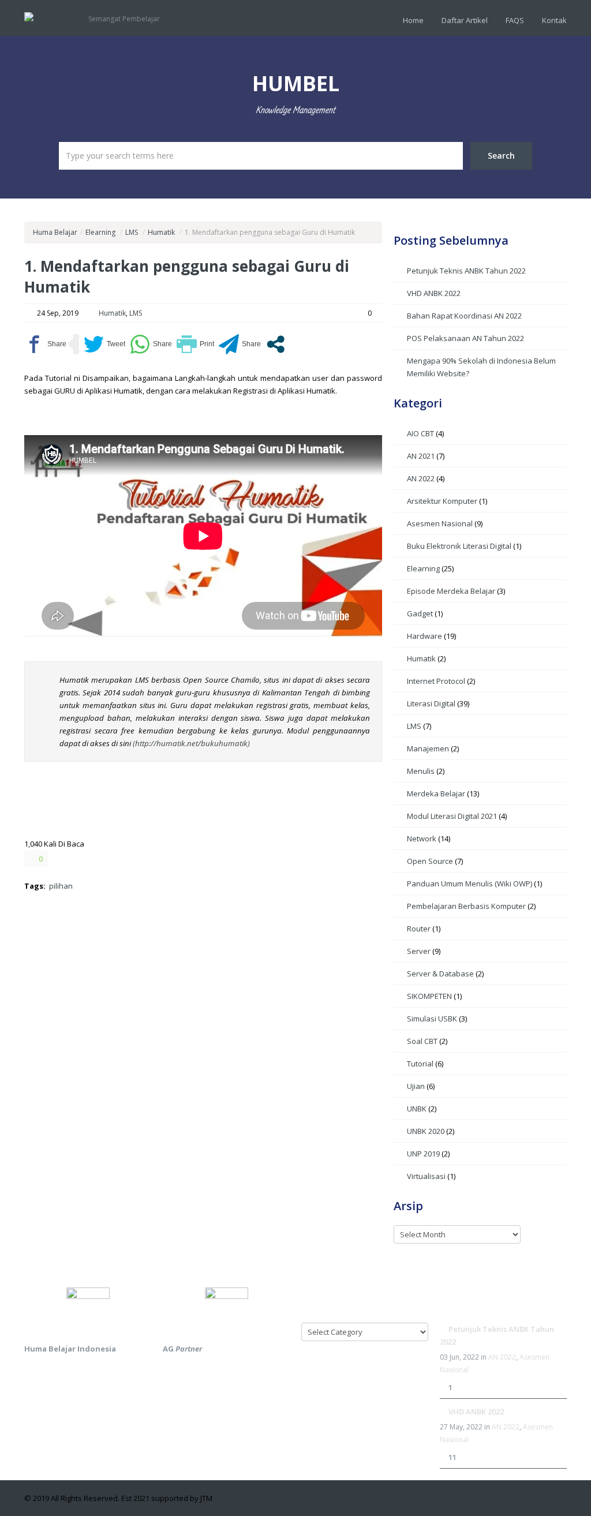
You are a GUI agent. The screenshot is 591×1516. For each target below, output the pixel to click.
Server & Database (440, 973)
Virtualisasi (426, 1176)
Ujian (416, 1086)
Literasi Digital (431, 703)
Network (421, 838)
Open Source (430, 861)
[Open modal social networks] (275, 344)
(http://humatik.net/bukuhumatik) (191, 743)
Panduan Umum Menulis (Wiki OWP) (469, 883)
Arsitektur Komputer (442, 501)
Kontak (554, 20)
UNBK (417, 1108)
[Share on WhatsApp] (151, 344)
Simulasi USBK (432, 1018)
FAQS (515, 20)
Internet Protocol (436, 681)
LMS (131, 232)
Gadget (420, 613)
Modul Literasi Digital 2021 (452, 816)
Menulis (421, 771)
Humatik (161, 232)
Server (419, 951)
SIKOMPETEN (429, 996)
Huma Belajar (55, 232)
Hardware (424, 636)
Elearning (100, 232)
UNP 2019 (423, 1153)
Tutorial (420, 1063)
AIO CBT (420, 433)
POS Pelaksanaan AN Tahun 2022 (465, 338)
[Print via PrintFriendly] (195, 344)
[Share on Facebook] (45, 344)
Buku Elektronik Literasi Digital (459, 546)
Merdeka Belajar (436, 793)
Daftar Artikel (465, 20)
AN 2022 (421, 478)
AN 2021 (421, 456)
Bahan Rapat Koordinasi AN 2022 (464, 315)
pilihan (61, 886)
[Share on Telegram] (240, 344)
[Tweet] (104, 344)
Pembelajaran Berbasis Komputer (466, 906)
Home (413, 20)
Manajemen (428, 748)
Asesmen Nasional (440, 523)
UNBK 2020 (425, 1131)
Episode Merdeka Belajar (451, 591)
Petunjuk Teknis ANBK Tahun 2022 (466, 270)
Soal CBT (422, 1041)
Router (419, 928)
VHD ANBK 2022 (434, 293)
